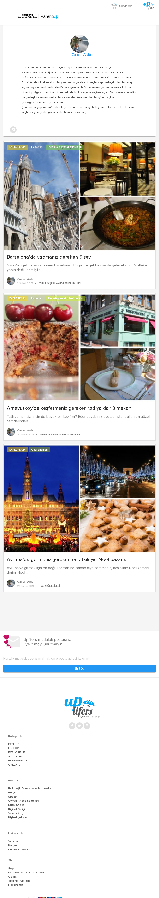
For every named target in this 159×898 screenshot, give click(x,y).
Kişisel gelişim (17, 817)
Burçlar (13, 792)
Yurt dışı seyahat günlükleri (65, 147)
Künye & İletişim (19, 849)
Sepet (12, 868)
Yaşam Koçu (16, 813)
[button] (6, 6)
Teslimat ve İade (19, 880)
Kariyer (13, 845)
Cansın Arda (81, 54)
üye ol (79, 668)
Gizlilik (12, 876)
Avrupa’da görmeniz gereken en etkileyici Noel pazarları (68, 559)
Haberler (36, 147)
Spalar (12, 796)
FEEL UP (13, 744)
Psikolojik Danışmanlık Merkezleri (30, 788)
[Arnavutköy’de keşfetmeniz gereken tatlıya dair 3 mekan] (79, 347)
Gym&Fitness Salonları (23, 800)
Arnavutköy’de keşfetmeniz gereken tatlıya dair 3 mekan (69, 408)
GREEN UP (15, 764)
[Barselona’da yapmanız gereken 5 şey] (79, 195)
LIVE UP (13, 748)
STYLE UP (15, 756)
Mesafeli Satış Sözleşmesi (26, 872)
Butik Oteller (16, 805)
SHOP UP (125, 5)
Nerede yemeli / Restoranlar (65, 298)
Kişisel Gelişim (17, 809)
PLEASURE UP (17, 760)
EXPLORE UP (17, 147)
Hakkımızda (15, 885)
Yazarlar (13, 841)
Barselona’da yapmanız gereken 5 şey (49, 257)
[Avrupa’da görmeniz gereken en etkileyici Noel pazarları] (79, 498)
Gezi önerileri (39, 449)
